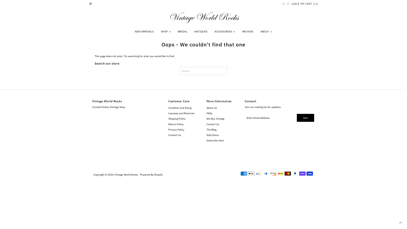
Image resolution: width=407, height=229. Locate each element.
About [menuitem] (265, 31)
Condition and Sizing (179, 107)
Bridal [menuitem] (182, 31)
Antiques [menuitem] (200, 31)
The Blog (211, 129)
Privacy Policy (176, 129)
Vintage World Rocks (126, 174)
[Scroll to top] (400, 222)
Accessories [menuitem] (223, 31)
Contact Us (174, 135)
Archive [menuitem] (248, 31)
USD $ (295, 4)
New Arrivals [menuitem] (144, 31)
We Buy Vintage (215, 118)
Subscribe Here (215, 140)
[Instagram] (90, 4)
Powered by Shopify (151, 174)
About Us (212, 107)
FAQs (209, 113)
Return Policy (176, 124)
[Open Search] (283, 3)
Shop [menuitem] (165, 31)
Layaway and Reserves (181, 113)
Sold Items (213, 135)
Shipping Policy (177, 118)
